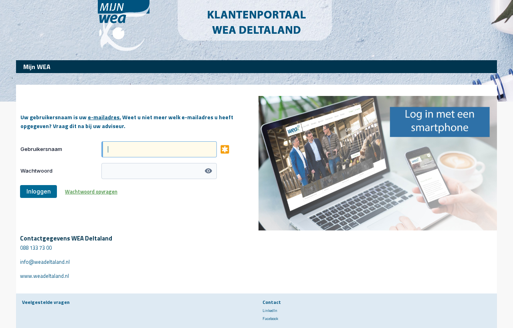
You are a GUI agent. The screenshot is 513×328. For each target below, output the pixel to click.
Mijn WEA (36, 66)
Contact (272, 302)
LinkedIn (270, 311)
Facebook (270, 319)
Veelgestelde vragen (46, 302)
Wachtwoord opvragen (91, 191)
